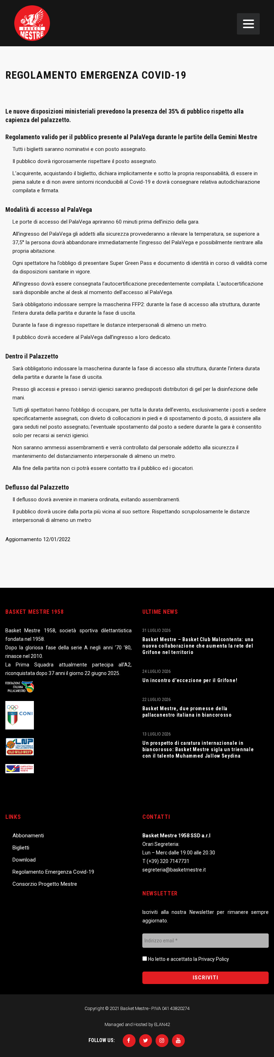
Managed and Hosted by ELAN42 (137, 1024)
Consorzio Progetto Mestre (44, 884)
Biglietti (20, 847)
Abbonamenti (28, 835)
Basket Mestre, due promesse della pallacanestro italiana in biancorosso (187, 712)
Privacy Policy (213, 959)
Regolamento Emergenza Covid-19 (53, 872)
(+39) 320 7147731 (168, 861)
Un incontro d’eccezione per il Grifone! (189, 680)
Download (24, 860)
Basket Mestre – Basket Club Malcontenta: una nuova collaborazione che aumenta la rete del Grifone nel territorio (198, 646)
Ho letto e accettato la (188, 959)
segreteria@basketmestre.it (174, 870)
